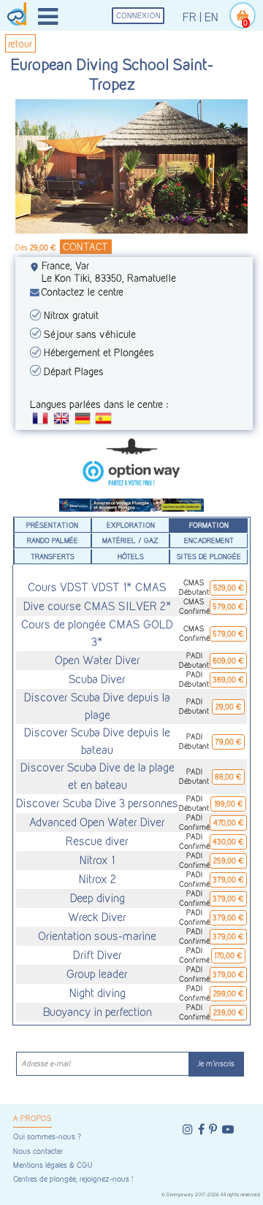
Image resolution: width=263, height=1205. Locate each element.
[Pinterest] (213, 1129)
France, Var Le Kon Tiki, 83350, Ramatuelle (109, 271)
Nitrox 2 (97, 879)
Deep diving (97, 898)
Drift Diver (97, 955)
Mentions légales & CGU (52, 1165)
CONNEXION (138, 15)
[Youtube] (228, 1129)
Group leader (97, 974)
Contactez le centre (82, 291)
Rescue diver (97, 841)
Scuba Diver (97, 679)
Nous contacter (38, 1151)
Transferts (53, 556)
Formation (209, 524)
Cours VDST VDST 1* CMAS (97, 587)
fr (190, 17)
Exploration (131, 524)
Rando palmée (52, 540)
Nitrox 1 (97, 860)
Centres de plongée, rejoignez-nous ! (73, 1179)
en (211, 17)
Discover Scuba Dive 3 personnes (97, 803)
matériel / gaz (130, 540)
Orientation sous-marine (97, 936)
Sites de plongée (209, 556)
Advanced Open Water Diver (97, 822)
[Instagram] (188, 1129)
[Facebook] (201, 1129)
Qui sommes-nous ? (47, 1137)
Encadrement (209, 540)
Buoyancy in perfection (97, 1012)
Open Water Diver (97, 660)
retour (20, 43)
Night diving (97, 993)
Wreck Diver (97, 917)
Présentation (52, 524)
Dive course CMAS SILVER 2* (97, 606)
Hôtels (131, 556)
